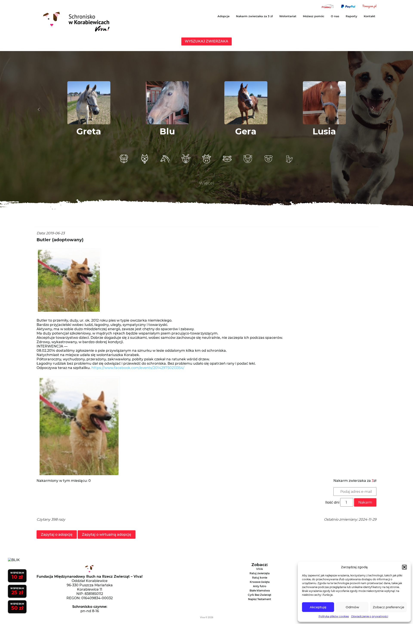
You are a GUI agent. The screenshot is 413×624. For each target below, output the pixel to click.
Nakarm (365, 502)
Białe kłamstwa (260, 590)
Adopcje (223, 16)
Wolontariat (287, 16)
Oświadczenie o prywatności (369, 616)
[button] (404, 567)
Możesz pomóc (313, 16)
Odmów (352, 607)
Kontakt (369, 16)
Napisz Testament (259, 599)
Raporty (351, 16)
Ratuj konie (259, 577)
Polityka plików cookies (334, 616)
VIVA (259, 569)
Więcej (206, 183)
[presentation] (39, 109)
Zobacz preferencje (388, 607)
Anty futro (259, 586)
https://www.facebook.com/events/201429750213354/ (137, 368)
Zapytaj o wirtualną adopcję (106, 534)
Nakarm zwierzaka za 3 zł (254, 16)
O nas (335, 16)
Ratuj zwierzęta (260, 573)
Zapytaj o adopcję (56, 534)
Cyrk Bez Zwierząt (259, 594)
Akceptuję (318, 607)
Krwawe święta (260, 582)
